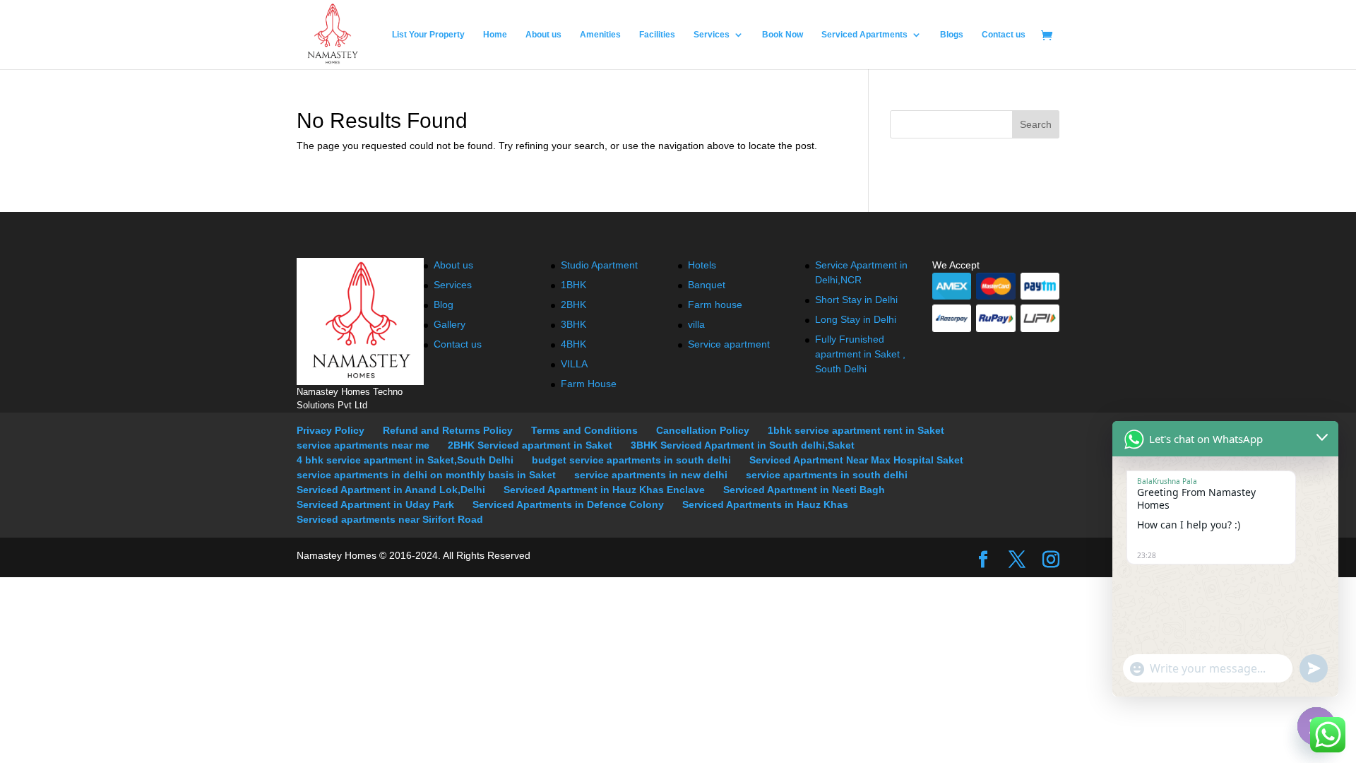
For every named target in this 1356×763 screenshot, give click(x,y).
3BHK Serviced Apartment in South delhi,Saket (743, 445)
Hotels (702, 265)
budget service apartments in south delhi (631, 460)
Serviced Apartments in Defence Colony (568, 504)
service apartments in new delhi (650, 474)
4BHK (573, 344)
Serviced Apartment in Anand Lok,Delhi (391, 489)
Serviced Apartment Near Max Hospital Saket (856, 460)
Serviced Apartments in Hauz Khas (765, 504)
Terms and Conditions (584, 430)
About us (543, 35)
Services (712, 35)
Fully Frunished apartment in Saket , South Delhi (860, 353)
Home (495, 35)
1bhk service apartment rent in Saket (856, 430)
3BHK (573, 324)
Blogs (951, 35)
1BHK (573, 284)
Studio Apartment (599, 265)
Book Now (782, 35)
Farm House (589, 383)
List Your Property (428, 35)
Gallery (449, 324)
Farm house (715, 304)
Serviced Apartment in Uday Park (375, 504)
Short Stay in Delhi (856, 299)
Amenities (600, 35)
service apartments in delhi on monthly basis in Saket (426, 474)
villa (696, 324)
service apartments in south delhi (827, 474)
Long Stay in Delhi (855, 319)
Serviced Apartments (864, 35)
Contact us (1003, 35)
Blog (443, 304)
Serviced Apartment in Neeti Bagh (804, 489)
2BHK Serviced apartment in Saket (530, 445)
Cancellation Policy (702, 430)
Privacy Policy (330, 430)
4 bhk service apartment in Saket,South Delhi (405, 460)
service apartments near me (363, 445)
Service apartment (729, 344)
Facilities (657, 35)
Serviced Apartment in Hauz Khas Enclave (604, 489)
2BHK (573, 304)
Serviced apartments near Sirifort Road (390, 519)
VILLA (574, 363)
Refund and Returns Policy (448, 430)
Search (1036, 124)
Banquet (706, 284)
